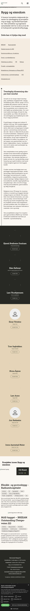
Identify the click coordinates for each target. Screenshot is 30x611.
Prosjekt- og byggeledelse (8, 66)
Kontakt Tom (15, 351)
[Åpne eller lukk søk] (22, 3)
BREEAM (3, 44)
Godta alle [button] (5, 605)
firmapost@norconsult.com (17, 567)
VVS (23, 74)
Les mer (11, 593)
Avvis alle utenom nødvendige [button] (19, 605)
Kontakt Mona (15, 376)
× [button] (28, 585)
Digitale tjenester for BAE (7, 49)
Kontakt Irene (15, 450)
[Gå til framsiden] (4, 3)
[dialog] (15, 597)
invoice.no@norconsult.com (15, 573)
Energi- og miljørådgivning (8, 57)
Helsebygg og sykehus (6, 62)
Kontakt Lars (15, 298)
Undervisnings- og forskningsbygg (10, 74)
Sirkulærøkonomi (5, 79)
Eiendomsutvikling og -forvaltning (10, 53)
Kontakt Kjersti (15, 248)
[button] (15, 608)
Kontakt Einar (15, 327)
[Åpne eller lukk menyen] (27, 3)
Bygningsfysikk (12, 44)
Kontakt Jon (15, 425)
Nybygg (22, 62)
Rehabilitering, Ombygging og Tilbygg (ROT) (12, 70)
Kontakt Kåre (15, 273)
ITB (16, 62)
